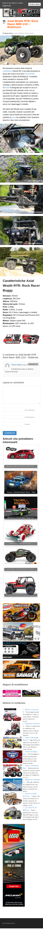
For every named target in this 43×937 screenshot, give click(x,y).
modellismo (7, 71)
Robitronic (21, 33)
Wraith (32, 74)
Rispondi (32, 364)
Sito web (27, 424)
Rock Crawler (29, 33)
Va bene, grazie (34, 4)
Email (29, 417)
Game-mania (16, 365)
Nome (30, 410)
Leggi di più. (6, 6)
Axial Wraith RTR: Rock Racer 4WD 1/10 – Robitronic (22, 24)
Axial (15, 33)
